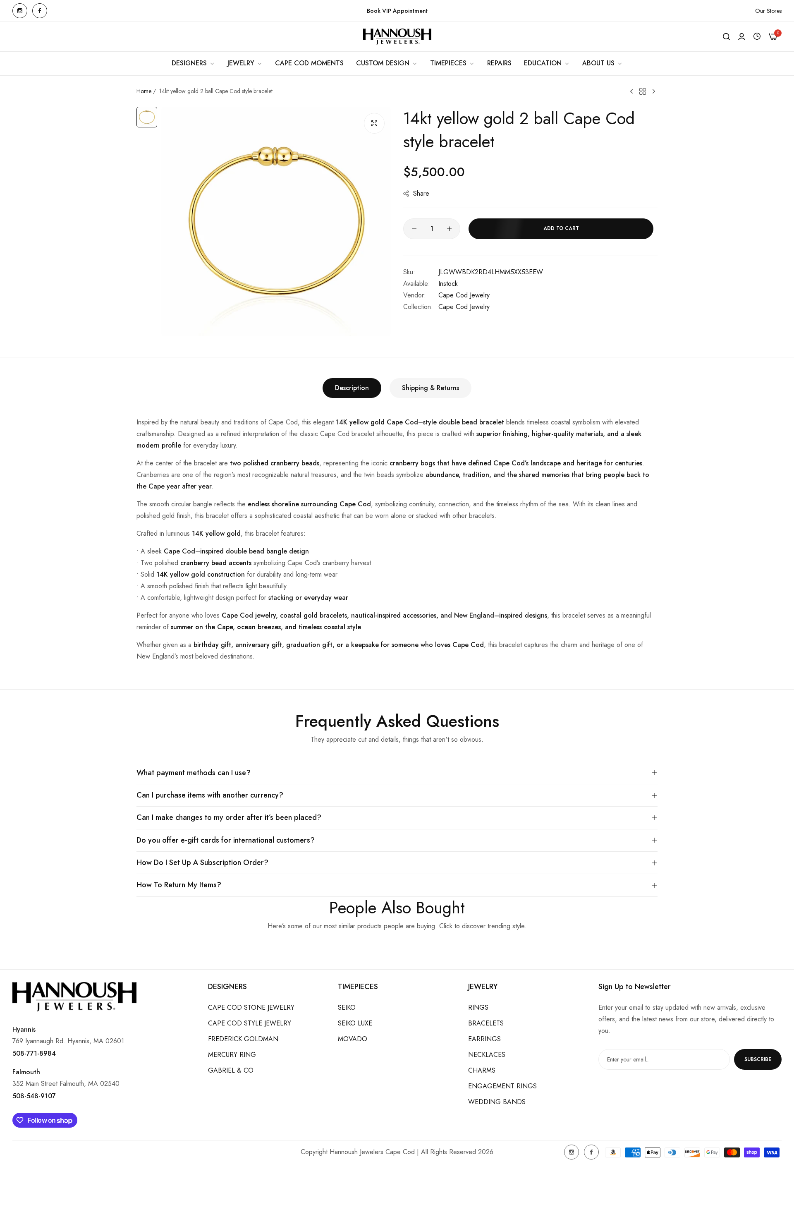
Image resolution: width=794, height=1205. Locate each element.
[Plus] (449, 228)
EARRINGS (484, 1039)
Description (352, 388)
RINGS (478, 1007)
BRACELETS (486, 1023)
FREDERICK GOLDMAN (243, 1039)
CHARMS (481, 1070)
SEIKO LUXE (355, 1023)
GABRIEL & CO (231, 1070)
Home (143, 91)
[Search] (726, 37)
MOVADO (352, 1039)
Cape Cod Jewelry (464, 295)
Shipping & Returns (430, 388)
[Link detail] (19, 10)
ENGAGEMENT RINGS (502, 1086)
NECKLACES (486, 1054)
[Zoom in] (374, 123)
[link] (193, 63)
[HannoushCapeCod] (397, 37)
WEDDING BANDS (497, 1102)
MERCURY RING (232, 1054)
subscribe (757, 1059)
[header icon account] (741, 37)
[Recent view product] (757, 36)
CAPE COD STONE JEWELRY (251, 1007)
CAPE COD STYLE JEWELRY (249, 1023)
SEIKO (347, 1007)
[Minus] (414, 228)
